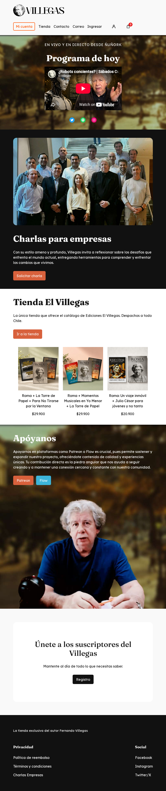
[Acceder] (113, 26)
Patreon (23, 480)
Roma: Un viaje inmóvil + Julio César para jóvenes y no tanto (127, 400)
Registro (83, 679)
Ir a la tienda (28, 334)
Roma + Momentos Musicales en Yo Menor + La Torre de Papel (83, 400)
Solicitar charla (29, 276)
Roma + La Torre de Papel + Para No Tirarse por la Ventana (38, 400)
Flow (44, 480)
